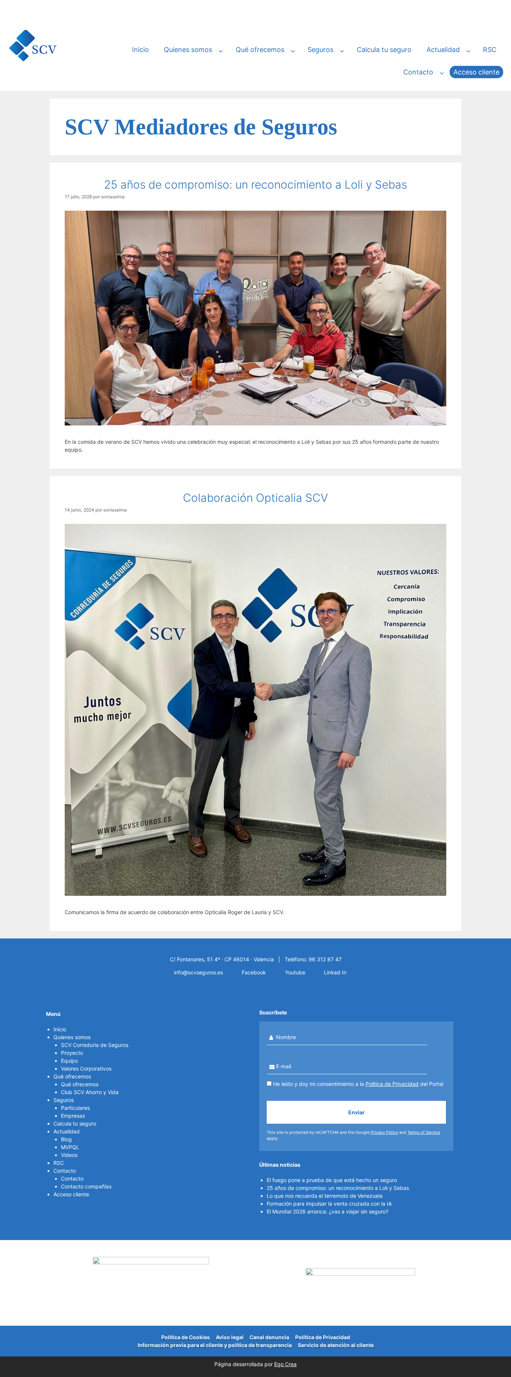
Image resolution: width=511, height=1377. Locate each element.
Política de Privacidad (392, 1084)
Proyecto (72, 1053)
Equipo (69, 1060)
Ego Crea (285, 1364)
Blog (66, 1139)
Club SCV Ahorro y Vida (90, 1092)
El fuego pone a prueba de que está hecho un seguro (332, 1180)
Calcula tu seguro (384, 50)
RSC (489, 50)
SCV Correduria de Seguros (94, 1045)
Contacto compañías (86, 1186)
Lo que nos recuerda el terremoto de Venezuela (325, 1196)
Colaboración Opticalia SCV (255, 497)
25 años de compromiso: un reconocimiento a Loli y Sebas (255, 184)
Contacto (418, 72)
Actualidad (443, 50)
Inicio (140, 50)
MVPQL (70, 1147)
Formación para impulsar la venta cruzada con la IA (329, 1203)
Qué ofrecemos (260, 50)
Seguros (320, 50)
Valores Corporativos (86, 1068)
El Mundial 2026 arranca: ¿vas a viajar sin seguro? (327, 1211)
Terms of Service (423, 1132)
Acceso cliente (476, 72)
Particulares (75, 1108)
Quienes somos (188, 50)
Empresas (73, 1115)
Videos (69, 1155)
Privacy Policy (384, 1132)
